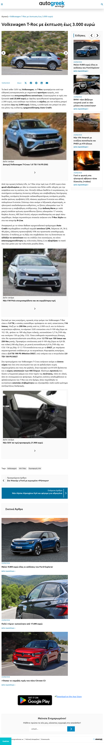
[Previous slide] (4, 53)
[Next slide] (66, 53)
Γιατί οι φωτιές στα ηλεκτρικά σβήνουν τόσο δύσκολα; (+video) (85, 178)
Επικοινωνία (45, 739)
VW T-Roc (22, 468)
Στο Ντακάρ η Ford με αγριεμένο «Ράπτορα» (28, 480)
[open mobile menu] (2, 4)
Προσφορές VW (35, 468)
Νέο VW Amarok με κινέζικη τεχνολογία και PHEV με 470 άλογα (85, 140)
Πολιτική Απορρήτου (32, 739)
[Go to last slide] (91, 35)
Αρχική (5, 16)
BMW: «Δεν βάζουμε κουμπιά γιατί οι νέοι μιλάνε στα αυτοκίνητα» (85, 102)
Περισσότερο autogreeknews (12, 739)
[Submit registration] (71, 728)
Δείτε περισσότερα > (8, 571)
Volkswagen (11, 468)
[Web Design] (97, 739)
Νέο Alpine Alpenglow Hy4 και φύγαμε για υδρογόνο (37, 493)
